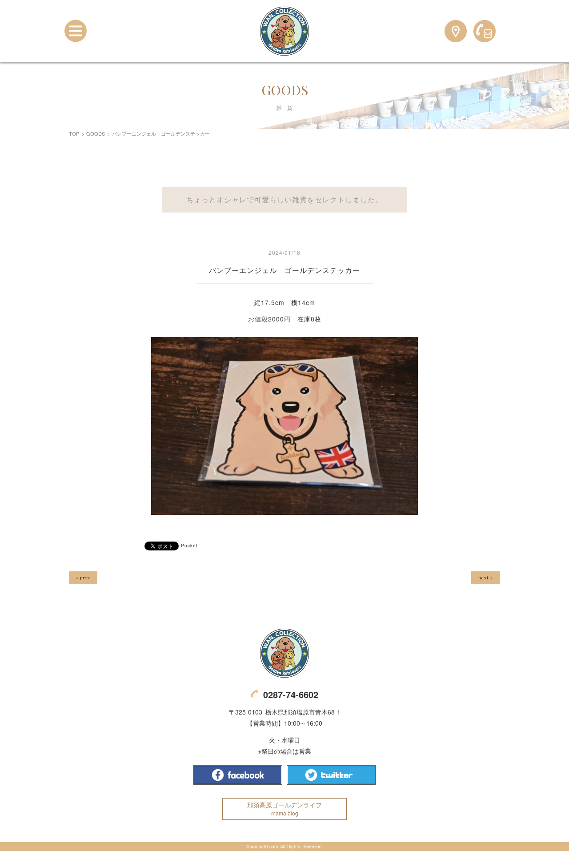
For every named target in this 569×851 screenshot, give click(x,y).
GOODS (95, 133)
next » (485, 577)
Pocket (189, 545)
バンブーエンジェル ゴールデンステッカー (284, 270)
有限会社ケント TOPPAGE (284, 653)
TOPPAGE (284, 31)
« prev (83, 577)
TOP (74, 133)
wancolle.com (264, 846)
